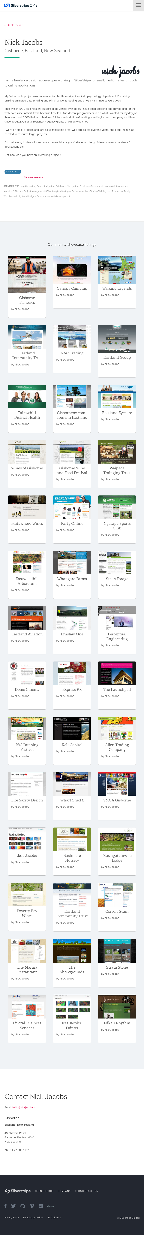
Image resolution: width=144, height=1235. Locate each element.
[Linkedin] (42, 1206)
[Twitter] (15, 1206)
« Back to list (13, 25)
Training (102, 191)
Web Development (60, 196)
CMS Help (19, 186)
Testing (94, 191)
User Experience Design (119, 191)
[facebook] (7, 1206)
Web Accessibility (13, 196)
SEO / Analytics (53, 191)
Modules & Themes (13, 191)
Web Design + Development (36, 196)
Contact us (12, 171)
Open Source (44, 1191)
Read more (27, 287)
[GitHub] (24, 1206)
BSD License (54, 1217)
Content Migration (46, 186)
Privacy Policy (11, 1217)
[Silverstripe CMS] (21, 6)
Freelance (85, 186)
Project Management (34, 191)
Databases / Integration (67, 186)
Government (96, 186)
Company (64, 1191)
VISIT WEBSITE (35, 177)
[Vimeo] (34, 1206)
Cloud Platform (87, 1191)
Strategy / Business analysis (75, 191)
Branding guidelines (33, 1217)
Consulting (30, 186)
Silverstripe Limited (129, 1217)
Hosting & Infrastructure (116, 186)
